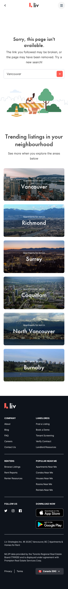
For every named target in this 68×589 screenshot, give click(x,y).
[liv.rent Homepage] (34, 5)
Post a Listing (43, 424)
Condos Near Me (44, 473)
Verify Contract (43, 441)
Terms (20, 571)
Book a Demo (43, 430)
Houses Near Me (44, 478)
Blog (6, 430)
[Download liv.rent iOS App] (50, 513)
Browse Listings (12, 467)
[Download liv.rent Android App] (50, 524)
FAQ (6, 436)
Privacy (8, 571)
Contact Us (10, 447)
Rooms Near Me (44, 484)
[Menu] (61, 5)
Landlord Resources (46, 447)
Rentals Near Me (44, 490)
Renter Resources (13, 478)
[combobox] (7, 74)
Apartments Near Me (46, 467)
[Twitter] (5, 511)
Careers (8, 441)
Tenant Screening (45, 436)
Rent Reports (10, 473)
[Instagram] (13, 511)
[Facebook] (20, 511)
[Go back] (5, 5)
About (7, 424)
